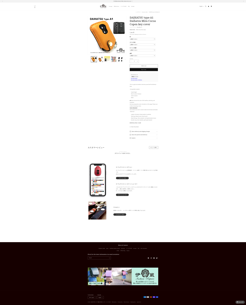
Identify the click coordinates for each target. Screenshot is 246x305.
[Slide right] (125, 59)
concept (135, 248)
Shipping (136, 34)
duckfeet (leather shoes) (115, 248)
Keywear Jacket (145, 12)
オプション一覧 (122, 178)
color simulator (143, 248)
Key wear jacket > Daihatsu (136, 79)
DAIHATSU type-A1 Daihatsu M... (154, 12)
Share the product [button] (135, 126)
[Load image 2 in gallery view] (100, 59)
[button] (35, 7)
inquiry (128, 250)
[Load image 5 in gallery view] (120, 59)
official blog (122, 250)
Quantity (131, 58)
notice (118, 250)
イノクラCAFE (129, 248)
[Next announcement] (243, 1)
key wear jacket (134, 78)
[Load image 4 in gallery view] (114, 59)
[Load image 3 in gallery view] (107, 59)
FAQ (138, 248)
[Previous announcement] (2, 1)
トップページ (138, 12)
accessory (123, 248)
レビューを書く (153, 147)
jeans (107, 248)
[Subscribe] (109, 257)
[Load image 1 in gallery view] (94, 59)
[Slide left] (89, 59)
